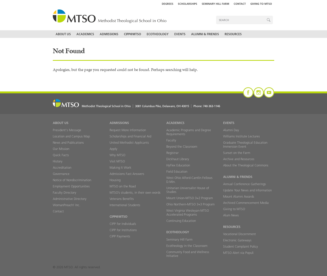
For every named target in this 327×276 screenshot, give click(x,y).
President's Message (67, 130)
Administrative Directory (69, 199)
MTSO (109, 16)
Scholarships (187, 3)
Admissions (109, 34)
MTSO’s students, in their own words (135, 192)
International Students (125, 205)
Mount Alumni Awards (238, 196)
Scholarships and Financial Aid (130, 136)
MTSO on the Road (123, 186)
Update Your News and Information (247, 190)
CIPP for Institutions (123, 230)
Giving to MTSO (261, 3)
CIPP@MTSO (132, 34)
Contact (240, 3)
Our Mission (61, 149)
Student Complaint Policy (240, 246)
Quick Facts (61, 155)
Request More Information (128, 130)
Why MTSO (117, 155)
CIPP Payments (120, 236)
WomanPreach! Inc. (66, 205)
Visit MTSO (117, 161)
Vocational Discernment (239, 234)
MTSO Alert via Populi (238, 253)
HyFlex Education (178, 165)
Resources (233, 34)
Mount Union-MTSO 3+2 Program (189, 198)
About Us (63, 34)
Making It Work (120, 167)
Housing (115, 180)
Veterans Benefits (122, 199)
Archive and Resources (238, 159)
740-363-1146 (211, 106)
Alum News (231, 215)
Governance (61, 174)
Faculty (171, 140)
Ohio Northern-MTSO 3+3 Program (190, 204)
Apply (113, 149)
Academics (85, 34)
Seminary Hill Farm (215, 3)
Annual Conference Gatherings (244, 184)
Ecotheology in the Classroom (186, 246)
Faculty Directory (64, 192)
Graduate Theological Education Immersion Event (245, 144)
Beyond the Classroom (181, 146)
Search (268, 20)
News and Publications (68, 142)
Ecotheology (158, 34)
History (57, 161)
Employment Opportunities (71, 186)
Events (179, 34)
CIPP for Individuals (123, 224)
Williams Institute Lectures (241, 136)
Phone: (206, 106)
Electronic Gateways (237, 240)
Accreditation (62, 167)
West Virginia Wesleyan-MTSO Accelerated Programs (187, 212)
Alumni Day (231, 130)
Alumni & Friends (205, 34)
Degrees (167, 3)
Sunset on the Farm (236, 153)
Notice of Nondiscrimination (72, 180)
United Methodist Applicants (129, 142)
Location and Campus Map (71, 136)
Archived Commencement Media (246, 203)
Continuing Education (181, 221)
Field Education (176, 171)
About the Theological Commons (245, 165)
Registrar (172, 153)
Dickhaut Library (177, 159)
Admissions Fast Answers (127, 174)
